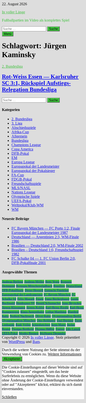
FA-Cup (17, 175)
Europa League (23, 162)
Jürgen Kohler (35, 307)
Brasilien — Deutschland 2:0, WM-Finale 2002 (47, 245)
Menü (7, 34)
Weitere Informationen (64, 354)
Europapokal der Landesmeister (35, 166)
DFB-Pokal (20, 153)
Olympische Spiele (25, 196)
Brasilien (59, 286)
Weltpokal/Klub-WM (27, 205)
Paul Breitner (65, 320)
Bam (36, 342)
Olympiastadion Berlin (66, 316)
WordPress (17, 342)
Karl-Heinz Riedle (57, 307)
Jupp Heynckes (71, 303)
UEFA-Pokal (21, 201)
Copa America (22, 149)
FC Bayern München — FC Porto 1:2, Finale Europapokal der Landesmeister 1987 (45, 230)
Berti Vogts (52, 281)
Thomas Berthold (22, 329)
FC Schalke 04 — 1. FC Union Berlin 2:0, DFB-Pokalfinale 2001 (43, 260)
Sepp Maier (58, 324)
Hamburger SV (25, 303)
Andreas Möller (34, 281)
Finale (40, 299)
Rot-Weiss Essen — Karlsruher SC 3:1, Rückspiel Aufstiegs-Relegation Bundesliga (40, 83)
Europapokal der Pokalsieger (33, 171)
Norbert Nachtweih (22, 316)
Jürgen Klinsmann (13, 307)
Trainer (60, 329)
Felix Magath (26, 299)
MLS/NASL (21, 188)
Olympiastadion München (19, 320)
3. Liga (16, 123)
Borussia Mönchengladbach (34, 286)
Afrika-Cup (20, 132)
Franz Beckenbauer (57, 299)
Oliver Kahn (43, 316)
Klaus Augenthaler (32, 312)
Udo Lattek (73, 329)
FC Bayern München (57, 294)
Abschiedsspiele (23, 128)
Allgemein (19, 136)
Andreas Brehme (12, 281)
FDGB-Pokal (21, 179)
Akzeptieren (12, 359)
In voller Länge (13, 12)
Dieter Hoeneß (34, 290)
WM (14, 209)
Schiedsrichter (41, 324)
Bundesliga (19, 140)
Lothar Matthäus (56, 312)
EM (14, 158)
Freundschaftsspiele (26, 184)
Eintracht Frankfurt (56, 290)
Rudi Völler (23, 324)
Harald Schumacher (48, 303)
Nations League (23, 192)
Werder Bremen (29, 333)
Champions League (26, 145)
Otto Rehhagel (46, 320)
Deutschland (74, 286)
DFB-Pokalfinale (13, 290)
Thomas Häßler (44, 329)
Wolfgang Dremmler (53, 333)
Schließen (9, 397)
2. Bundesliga (12, 66)
